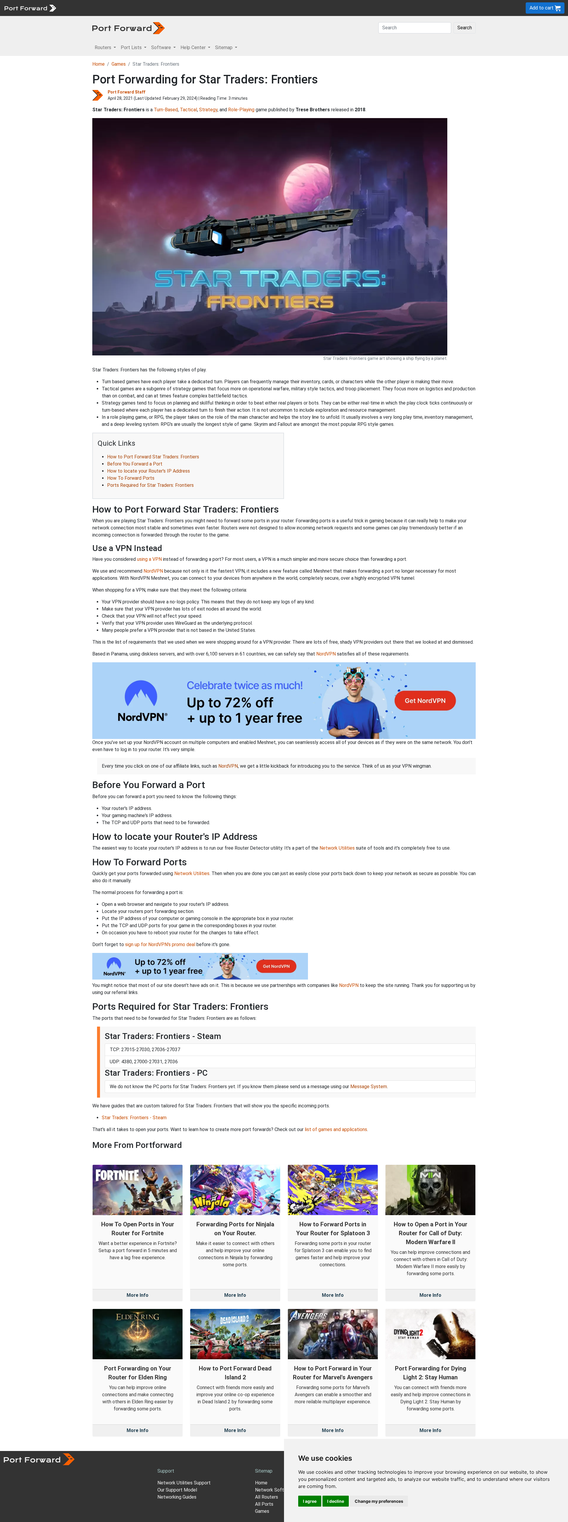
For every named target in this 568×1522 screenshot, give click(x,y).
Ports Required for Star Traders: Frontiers (150, 485)
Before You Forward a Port (134, 464)
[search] (200, 8)
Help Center (157, 8)
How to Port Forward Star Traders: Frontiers (153, 457)
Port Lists (104, 8)
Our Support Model (177, 1490)
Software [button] (161, 47)
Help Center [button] (193, 47)
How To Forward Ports (130, 478)
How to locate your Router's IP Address (148, 471)
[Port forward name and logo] (30, 7)
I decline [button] (335, 1501)
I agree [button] (310, 1501)
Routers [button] (103, 47)
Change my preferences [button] (379, 1501)
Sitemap (183, 8)
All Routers (266, 1497)
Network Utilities (337, 848)
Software (130, 8)
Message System (368, 1086)
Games (119, 64)
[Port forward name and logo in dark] (128, 27)
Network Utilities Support (184, 1483)
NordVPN (153, 571)
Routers (81, 8)
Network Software (274, 1490)
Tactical (188, 109)
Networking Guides (176, 1497)
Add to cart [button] (542, 8)
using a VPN (149, 559)
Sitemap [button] (224, 47)
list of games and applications (336, 1129)
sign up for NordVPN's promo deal (160, 944)
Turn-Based (166, 109)
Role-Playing (241, 109)
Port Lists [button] (132, 47)
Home (98, 64)
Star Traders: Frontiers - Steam (134, 1117)
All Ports (264, 1504)
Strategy (208, 109)
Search (464, 27)
